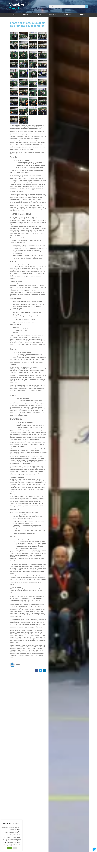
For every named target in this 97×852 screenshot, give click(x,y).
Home (13, 14)
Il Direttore (52, 14)
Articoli (25, 14)
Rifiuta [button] (14, 848)
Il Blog (39, 14)
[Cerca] (86, 6)
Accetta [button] (9, 848)
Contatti (82, 14)
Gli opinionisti (68, 14)
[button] (36, 670)
